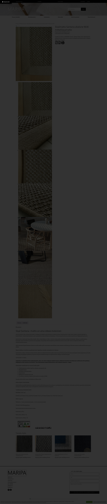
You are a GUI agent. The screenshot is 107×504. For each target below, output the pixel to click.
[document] (53, 252)
